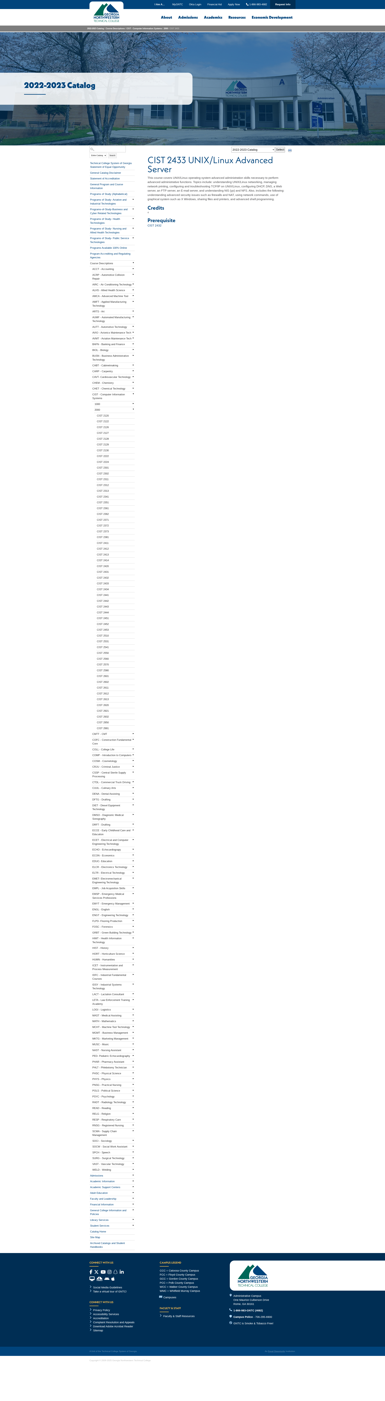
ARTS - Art (98, 311)
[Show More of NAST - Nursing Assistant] (133, 1049)
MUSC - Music (100, 1044)
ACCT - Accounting (103, 269)
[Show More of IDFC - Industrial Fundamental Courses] (133, 974)
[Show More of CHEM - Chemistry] (133, 382)
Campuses (169, 1297)
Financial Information (102, 1204)
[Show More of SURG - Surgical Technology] (133, 1157)
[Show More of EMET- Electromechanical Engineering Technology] (133, 878)
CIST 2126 (103, 427)
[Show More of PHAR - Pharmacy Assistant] (133, 1061)
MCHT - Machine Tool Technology (111, 1027)
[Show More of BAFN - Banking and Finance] (133, 343)
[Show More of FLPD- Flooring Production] (133, 920)
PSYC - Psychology (103, 1096)
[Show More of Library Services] (133, 1219)
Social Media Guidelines (107, 1287)
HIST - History (100, 948)
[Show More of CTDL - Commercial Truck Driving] (133, 781)
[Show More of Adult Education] (133, 1192)
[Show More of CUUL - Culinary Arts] (133, 787)
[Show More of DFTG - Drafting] (133, 799)
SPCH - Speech (101, 1152)
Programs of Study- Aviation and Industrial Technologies (108, 201)
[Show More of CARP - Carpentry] (133, 370)
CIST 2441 (103, 595)
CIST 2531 (103, 641)
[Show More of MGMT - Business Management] (133, 1032)
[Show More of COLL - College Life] (133, 748)
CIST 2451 (103, 618)
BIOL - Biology (100, 350)
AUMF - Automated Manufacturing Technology (111, 319)
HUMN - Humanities (103, 959)
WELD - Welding (101, 1169)
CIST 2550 (103, 653)
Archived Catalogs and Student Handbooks (107, 1245)
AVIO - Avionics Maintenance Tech (111, 332)
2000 (166, 28)
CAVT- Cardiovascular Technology (111, 377)
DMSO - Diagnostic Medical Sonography (108, 817)
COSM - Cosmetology (104, 761)
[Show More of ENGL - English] (133, 908)
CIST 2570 (103, 664)
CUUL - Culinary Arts (104, 788)
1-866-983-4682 (257, 4)
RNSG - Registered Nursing (108, 1125)
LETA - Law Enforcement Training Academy (111, 1002)
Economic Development (272, 17)
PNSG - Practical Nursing (106, 1085)
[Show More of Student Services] (133, 1225)
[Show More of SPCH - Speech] (133, 1151)
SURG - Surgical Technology (108, 1158)
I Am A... (160, 4)
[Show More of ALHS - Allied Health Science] (133, 289)
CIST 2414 (103, 560)
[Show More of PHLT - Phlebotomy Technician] (133, 1067)
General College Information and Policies (108, 1212)
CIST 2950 (103, 722)
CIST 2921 (103, 710)
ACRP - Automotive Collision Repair (108, 277)
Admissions (188, 17)
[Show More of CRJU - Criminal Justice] (133, 766)
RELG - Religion (101, 1113)
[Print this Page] (290, 151)
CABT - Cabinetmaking (105, 365)
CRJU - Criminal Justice (106, 766)
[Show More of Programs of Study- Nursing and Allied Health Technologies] (133, 228)
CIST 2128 (103, 438)
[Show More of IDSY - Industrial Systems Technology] (133, 984)
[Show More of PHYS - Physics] (133, 1078)
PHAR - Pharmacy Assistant (108, 1061)
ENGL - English (101, 909)
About (166, 17)
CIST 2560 (103, 658)
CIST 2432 (103, 577)
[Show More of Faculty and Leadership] (133, 1198)
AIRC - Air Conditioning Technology (112, 284)
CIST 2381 (103, 537)
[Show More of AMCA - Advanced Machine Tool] (133, 295)
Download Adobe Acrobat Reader (113, 1326)
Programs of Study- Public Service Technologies (109, 240)
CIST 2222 (103, 456)
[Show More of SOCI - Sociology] (133, 1140)
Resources (237, 17)
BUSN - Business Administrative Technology (110, 357)
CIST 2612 (103, 693)
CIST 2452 (103, 624)
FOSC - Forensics (102, 926)
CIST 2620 (103, 705)
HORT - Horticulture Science (108, 953)
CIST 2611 (103, 687)
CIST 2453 (103, 629)
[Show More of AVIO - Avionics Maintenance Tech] (133, 332)
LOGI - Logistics (101, 1009)
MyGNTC (177, 4)
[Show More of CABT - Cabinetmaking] (133, 364)
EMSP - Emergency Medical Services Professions (108, 896)
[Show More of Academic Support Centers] (133, 1186)
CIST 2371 (103, 519)
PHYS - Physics (101, 1079)
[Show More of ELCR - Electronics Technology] (133, 866)
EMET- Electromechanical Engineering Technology (107, 880)
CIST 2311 (103, 479)
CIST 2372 (103, 525)
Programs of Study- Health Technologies (105, 221)
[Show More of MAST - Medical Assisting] (133, 1015)
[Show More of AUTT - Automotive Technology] (133, 326)
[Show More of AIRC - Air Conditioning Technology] (133, 284)
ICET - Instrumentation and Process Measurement (107, 967)
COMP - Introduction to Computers (111, 755)
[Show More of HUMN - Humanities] (133, 959)
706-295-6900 (263, 1316)
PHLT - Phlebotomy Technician (109, 1067)
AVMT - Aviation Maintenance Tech (111, 338)
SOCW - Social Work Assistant (109, 1146)
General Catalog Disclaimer (105, 172)
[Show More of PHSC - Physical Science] (133, 1072)
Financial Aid (214, 4)
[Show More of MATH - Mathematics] (133, 1020)
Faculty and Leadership (103, 1198)
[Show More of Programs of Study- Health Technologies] (133, 218)
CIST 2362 (103, 514)
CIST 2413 (103, 554)
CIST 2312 (103, 485)
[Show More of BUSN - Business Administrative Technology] (133, 355)
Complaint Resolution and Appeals (113, 1322)
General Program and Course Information (106, 186)
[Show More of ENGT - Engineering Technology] (133, 914)
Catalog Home (98, 1231)
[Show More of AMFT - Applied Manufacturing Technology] (133, 301)
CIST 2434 (103, 589)
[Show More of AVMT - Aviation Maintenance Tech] (133, 338)
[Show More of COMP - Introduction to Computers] (133, 754)
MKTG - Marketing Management (110, 1038)
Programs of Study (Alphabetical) (108, 194)
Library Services (99, 1220)
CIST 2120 (103, 415)
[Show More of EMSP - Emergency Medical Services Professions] (133, 893)
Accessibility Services (106, 1314)
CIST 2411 (103, 543)
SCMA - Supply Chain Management (104, 1133)
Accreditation (101, 1318)
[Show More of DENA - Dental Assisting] (133, 793)
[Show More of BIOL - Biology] (133, 349)
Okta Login (195, 4)
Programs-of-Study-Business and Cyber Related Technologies (109, 211)
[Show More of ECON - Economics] (133, 855)
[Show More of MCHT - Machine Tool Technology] (133, 1026)
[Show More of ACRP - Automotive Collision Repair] (133, 274)
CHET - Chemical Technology (108, 388)
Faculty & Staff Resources (179, 1316)
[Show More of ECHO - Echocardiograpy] (133, 849)
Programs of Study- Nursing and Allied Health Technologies (108, 230)
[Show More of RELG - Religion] (133, 1113)
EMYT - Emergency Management (111, 903)
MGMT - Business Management (110, 1032)
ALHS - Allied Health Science (108, 290)
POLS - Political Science (106, 1090)
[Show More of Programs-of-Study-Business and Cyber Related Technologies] (133, 208)
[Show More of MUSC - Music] (133, 1043)
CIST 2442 (103, 601)
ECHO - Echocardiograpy (106, 849)
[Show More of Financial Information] (133, 1204)
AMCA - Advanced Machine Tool (110, 296)
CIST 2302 (103, 473)
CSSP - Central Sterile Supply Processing (109, 774)
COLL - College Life (103, 749)
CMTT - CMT (99, 734)
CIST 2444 (103, 612)
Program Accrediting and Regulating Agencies (110, 255)
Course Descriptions (115, 28)
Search (112, 155)
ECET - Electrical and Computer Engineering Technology (110, 842)
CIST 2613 (103, 699)
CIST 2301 (103, 467)
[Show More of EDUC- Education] (133, 860)
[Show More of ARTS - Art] (133, 310)
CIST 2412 (103, 548)
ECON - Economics (103, 855)
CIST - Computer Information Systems (144, 28)
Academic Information (102, 1181)
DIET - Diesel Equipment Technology (106, 807)
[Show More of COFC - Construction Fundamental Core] (133, 739)
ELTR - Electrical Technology (108, 872)
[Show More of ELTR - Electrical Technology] (133, 872)
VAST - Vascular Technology (108, 1164)
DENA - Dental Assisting (106, 793)
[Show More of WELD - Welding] (133, 1169)
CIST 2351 (103, 502)
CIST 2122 (103, 421)
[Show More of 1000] (133, 403)
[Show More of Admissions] (133, 1175)
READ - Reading (101, 1108)
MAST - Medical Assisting (106, 1015)
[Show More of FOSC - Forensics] (133, 926)
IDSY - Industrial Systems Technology (107, 986)
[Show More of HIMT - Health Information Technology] (133, 937)
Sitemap (98, 1330)
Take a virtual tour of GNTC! (110, 1291)
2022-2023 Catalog (95, 28)
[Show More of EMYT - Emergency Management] (133, 903)
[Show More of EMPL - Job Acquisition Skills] (133, 887)
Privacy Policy (101, 1310)
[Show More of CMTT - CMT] (133, 733)
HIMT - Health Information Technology (107, 940)
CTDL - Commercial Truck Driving (111, 782)
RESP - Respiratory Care (106, 1119)
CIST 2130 (103, 450)
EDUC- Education (102, 861)
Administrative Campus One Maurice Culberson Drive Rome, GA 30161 (251, 1300)
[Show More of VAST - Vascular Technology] (133, 1163)
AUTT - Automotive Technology (109, 327)
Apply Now (234, 4)
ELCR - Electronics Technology (109, 867)
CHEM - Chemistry (103, 382)
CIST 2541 (103, 647)
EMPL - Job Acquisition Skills (108, 888)
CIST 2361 (103, 508)
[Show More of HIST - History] (133, 947)
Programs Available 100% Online (108, 247)
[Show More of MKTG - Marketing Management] (133, 1038)
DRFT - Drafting (101, 824)
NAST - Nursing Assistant (106, 1050)
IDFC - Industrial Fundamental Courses (109, 977)
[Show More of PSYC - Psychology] (133, 1096)
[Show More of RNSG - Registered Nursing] (133, 1124)
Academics (213, 17)
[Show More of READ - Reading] (133, 1107)
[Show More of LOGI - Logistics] (133, 1009)
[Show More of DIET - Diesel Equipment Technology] (133, 804)
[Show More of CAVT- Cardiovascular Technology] (133, 376)
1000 (97, 404)
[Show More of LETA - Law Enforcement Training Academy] (133, 999)
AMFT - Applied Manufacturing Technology (109, 303)
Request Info (282, 4)
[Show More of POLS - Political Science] (133, 1090)
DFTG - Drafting (101, 799)
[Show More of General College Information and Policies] (133, 1209)
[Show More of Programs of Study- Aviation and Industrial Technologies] (133, 199)
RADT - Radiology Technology (109, 1102)
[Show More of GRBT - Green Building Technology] (133, 932)
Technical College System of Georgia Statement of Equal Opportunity (111, 165)
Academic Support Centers (105, 1187)
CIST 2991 (103, 728)
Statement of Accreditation (105, 178)
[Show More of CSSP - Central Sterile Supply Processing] (133, 772)
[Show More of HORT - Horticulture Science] (133, 953)
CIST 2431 (103, 572)
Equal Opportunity (276, 1351)
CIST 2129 (103, 444)
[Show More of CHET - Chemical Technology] (133, 388)
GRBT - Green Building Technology (112, 932)
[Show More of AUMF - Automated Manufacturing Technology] (133, 316)
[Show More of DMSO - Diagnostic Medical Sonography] (133, 814)
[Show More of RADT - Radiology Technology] (133, 1101)
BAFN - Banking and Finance (108, 344)
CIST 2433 (103, 583)
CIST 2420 (103, 566)
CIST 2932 (103, 716)
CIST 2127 (103, 433)
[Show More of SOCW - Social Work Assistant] (133, 1146)
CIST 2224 (103, 462)
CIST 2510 (103, 635)
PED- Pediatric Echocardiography (111, 1056)
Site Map (95, 1237)
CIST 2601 (103, 676)
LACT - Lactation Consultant (108, 994)
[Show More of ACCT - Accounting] (133, 268)
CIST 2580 (103, 670)
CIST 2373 (103, 531)
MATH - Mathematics (104, 1021)
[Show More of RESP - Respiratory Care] (133, 1119)
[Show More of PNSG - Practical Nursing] (133, 1084)
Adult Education (99, 1193)
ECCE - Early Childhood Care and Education (111, 832)
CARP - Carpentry (102, 371)
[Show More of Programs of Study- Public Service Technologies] (133, 237)
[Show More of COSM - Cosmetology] (133, 760)
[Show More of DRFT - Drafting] (133, 824)
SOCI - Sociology (102, 1141)
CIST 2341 (103, 496)
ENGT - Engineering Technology (110, 915)
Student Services (99, 1225)
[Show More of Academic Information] (133, 1180)
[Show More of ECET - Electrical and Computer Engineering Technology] (133, 839)
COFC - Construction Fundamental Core (111, 741)
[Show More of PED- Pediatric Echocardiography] (133, 1055)
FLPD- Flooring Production (107, 921)
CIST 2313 (103, 490)
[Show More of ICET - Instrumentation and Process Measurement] (133, 964)
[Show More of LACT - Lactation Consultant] (133, 993)
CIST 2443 (103, 606)
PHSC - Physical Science (106, 1073)
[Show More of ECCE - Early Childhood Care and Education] (133, 829)
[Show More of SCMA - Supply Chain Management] (133, 1130)
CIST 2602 (103, 682)
